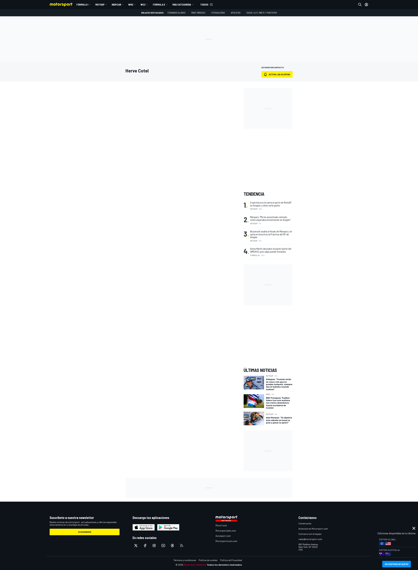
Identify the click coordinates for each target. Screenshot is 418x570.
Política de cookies (208, 560)
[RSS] (181, 545)
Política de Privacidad (231, 560)
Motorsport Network (195, 564)
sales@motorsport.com (310, 539)
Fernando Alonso (176, 12)
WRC (130, 4)
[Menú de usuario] (366, 4)
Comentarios (304, 523)
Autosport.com (223, 535)
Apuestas (236, 12)
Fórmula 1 (82, 4)
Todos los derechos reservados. (224, 564)
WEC (143, 4)
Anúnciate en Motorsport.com (313, 528)
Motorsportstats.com (226, 541)
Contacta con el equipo (310, 533)
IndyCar (116, 4)
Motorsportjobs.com (226, 530)
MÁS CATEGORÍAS (181, 4)
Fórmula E (159, 4)
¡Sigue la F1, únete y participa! (261, 12)
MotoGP (99, 4)
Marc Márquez (198, 12)
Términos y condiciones (184, 560)
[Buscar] (360, 4)
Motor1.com (221, 525)
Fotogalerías (218, 12)
